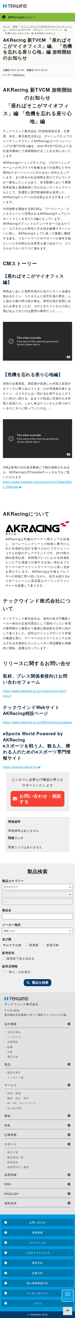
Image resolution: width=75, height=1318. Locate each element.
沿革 (10, 1051)
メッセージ (14, 1037)
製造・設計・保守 (18, 1098)
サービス (10, 1085)
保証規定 (12, 1162)
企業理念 (12, 1041)
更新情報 (37, 1232)
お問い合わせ (37, 1222)
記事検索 (10, 1135)
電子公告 (12, 1056)
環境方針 (37, 1263)
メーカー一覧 (15, 1077)
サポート (10, 1144)
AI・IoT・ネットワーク (21, 1103)
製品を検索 (40, 982)
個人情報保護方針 (37, 1283)
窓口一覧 (12, 1152)
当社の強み (14, 1032)
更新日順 (52, 945)
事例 (7, 1116)
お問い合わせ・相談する (40, 799)
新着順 (34, 945)
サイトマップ (37, 1242)
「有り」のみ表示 (18, 972)
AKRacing (19, 74)
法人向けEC (14, 1108)
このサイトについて (37, 1252)
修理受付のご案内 (18, 1167)
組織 (10, 1047)
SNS (7, 1184)
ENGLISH (11, 1194)
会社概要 (10, 1024)
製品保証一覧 (15, 1157)
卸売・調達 (14, 1093)
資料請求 (10, 1203)
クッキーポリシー (37, 1293)
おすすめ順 (13, 945)
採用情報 (10, 1175)
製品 (7, 1064)
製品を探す (14, 1072)
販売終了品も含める (20, 958)
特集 (7, 1125)
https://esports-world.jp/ (20, 767)
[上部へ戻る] (67, 1310)
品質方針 (37, 1273)
